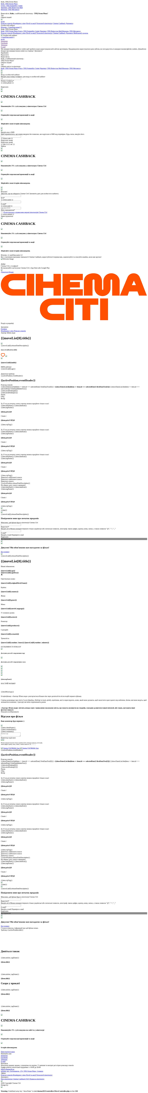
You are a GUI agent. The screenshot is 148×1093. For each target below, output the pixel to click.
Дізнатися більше (7, 272)
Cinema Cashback (59, 23)
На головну (5, 552)
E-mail (3, 1061)
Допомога (69, 23)
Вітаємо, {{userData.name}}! (11, 27)
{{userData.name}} (8, 37)
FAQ (28, 1079)
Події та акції (31, 23)
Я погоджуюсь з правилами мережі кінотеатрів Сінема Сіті (25, 212)
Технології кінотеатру (44, 23)
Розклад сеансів (6, 23)
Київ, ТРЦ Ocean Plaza (9, 31)
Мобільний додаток (81, 33)
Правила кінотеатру (37, 1079)
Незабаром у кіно (19, 23)
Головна (4, 329)
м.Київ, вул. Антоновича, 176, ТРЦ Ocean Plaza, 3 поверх (22, 1071)
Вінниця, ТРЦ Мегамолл (71, 31)
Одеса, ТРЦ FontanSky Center (29, 31)
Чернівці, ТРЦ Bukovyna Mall (51, 31)
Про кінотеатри (7, 1079)
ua (2, 21)
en (4, 21)
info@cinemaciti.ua (7, 1069)
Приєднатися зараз (8, 1052)
